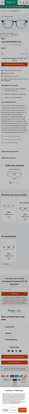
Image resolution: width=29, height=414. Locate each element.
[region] (14, 400)
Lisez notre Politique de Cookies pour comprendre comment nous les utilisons (13, 402)
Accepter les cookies (22, 410)
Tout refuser (13, 410)
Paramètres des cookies (5, 410)
